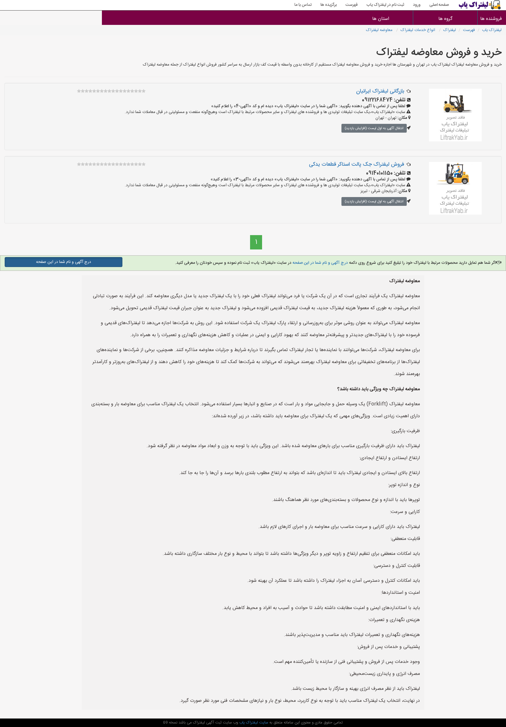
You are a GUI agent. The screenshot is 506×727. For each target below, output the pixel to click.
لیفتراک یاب (492, 30)
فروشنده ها (492, 19)
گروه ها (445, 19)
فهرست (352, 4)
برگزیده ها (328, 4)
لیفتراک (449, 30)
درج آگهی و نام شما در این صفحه (319, 262)
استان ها (380, 19)
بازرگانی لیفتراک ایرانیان (380, 91)
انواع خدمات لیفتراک (418, 30)
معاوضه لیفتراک (380, 30)
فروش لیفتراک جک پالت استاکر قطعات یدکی (356, 164)
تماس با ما (303, 4)
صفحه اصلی (439, 4)
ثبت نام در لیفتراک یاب (385, 4)
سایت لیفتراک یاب (253, 722)
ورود (416, 4)
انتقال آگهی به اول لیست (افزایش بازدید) (374, 128)
